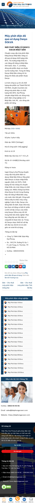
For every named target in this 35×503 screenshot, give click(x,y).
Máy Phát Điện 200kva (15, 307)
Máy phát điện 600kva (15, 337)
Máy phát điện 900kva (15, 359)
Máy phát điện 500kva (15, 333)
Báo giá (4, 502)
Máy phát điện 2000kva (16, 372)
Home (3, 25)
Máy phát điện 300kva (15, 316)
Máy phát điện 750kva (15, 346)
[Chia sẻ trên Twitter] (13, 266)
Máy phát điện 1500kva (15, 368)
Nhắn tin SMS (31, 502)
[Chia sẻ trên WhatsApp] (6, 266)
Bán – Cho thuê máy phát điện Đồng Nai (8, 285)
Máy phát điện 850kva (15, 355)
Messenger (24, 502)
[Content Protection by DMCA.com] (6, 487)
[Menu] (3, 4)
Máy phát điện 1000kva (15, 364)
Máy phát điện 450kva (15, 329)
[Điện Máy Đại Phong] (19, 4)
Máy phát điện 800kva (15, 350)
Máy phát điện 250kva (15, 311)
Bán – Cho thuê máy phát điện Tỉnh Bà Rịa (25, 285)
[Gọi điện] (17, 499)
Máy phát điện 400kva (15, 324)
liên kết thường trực (11, 278)
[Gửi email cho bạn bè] (16, 266)
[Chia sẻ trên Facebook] (9, 266)
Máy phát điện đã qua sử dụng (15, 25)
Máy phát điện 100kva (15, 302)
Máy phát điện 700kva (15, 342)
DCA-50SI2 (15, 129)
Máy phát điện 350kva (15, 320)
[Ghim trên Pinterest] (20, 266)
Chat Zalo (10, 502)
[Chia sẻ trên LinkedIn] (24, 266)
